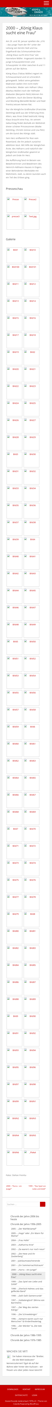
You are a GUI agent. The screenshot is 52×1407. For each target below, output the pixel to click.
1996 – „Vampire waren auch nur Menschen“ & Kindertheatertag (27, 1320)
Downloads (12, 1389)
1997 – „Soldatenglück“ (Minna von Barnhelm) (27, 1301)
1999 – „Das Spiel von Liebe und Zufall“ (26, 1282)
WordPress (34, 1404)
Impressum (40, 1389)
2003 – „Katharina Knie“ (22, 1244)
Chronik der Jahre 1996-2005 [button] (26, 1224)
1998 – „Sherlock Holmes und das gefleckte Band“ (27, 1290)
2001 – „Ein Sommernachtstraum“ (27, 1265)
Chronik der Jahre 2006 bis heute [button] (25, 1218)
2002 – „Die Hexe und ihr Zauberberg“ (23, 1255)
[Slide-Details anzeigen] (26, 12)
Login (34, 1395)
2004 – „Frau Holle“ (20, 1240)
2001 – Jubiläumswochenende (25, 1260)
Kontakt (26, 1389)
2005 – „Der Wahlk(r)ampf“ (24, 1228)
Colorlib (16, 1404)
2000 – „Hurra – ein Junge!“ (24, 1269)
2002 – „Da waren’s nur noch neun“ (28, 1249)
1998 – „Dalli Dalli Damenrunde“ (26, 1295)
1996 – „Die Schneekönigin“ (24, 1314)
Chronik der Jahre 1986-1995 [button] (26, 1335)
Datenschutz (21, 1395)
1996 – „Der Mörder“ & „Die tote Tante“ (26, 1327)
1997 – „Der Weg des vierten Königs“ (24, 1308)
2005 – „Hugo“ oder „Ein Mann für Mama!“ (27, 1234)
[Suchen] (42, 1204)
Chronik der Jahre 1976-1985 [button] (26, 1340)
